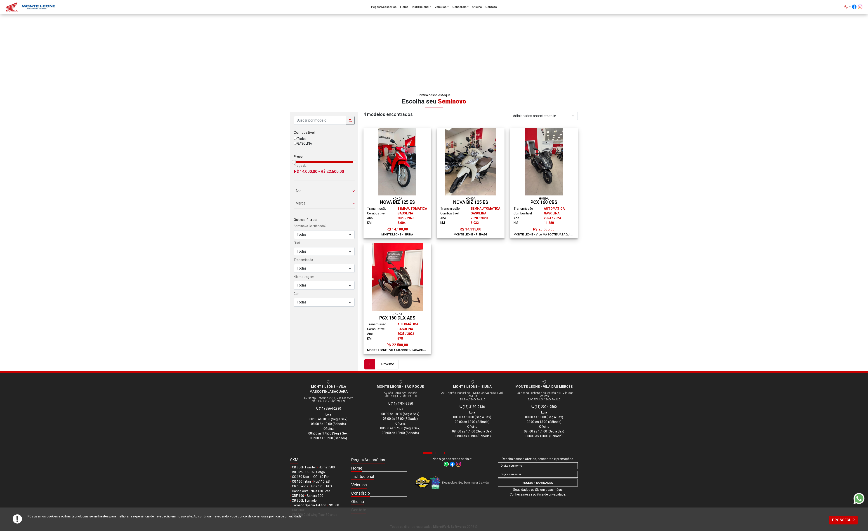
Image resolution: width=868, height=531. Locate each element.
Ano (298, 191)
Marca (299, 203)
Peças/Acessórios (383, 7)
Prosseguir (843, 520)
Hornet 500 (327, 467)
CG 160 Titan (301, 481)
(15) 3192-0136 (473, 407)
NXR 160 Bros (320, 491)
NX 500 (334, 505)
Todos (302, 139)
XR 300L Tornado (304, 500)
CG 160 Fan (321, 477)
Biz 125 (297, 472)
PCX (329, 486)
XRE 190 (298, 496)
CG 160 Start (301, 477)
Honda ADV (300, 491)
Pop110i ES (322, 481)
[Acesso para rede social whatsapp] (446, 463)
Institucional (420, 7)
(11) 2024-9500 (545, 407)
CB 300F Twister (304, 467)
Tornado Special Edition (309, 505)
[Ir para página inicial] (76, 7)
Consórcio (459, 7)
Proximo (387, 364)
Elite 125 (317, 486)
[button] (428, 453)
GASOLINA (304, 143)
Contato (491, 7)
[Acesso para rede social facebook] (854, 7)
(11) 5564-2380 (329, 408)
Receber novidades (537, 482)
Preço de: (300, 165)
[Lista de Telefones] (847, 7)
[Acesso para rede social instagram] (860, 7)
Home (404, 7)
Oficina (477, 7)
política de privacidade (285, 516)
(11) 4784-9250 (401, 403)
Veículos (440, 7)
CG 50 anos (300, 486)
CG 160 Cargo (315, 472)
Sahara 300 (315, 496)
